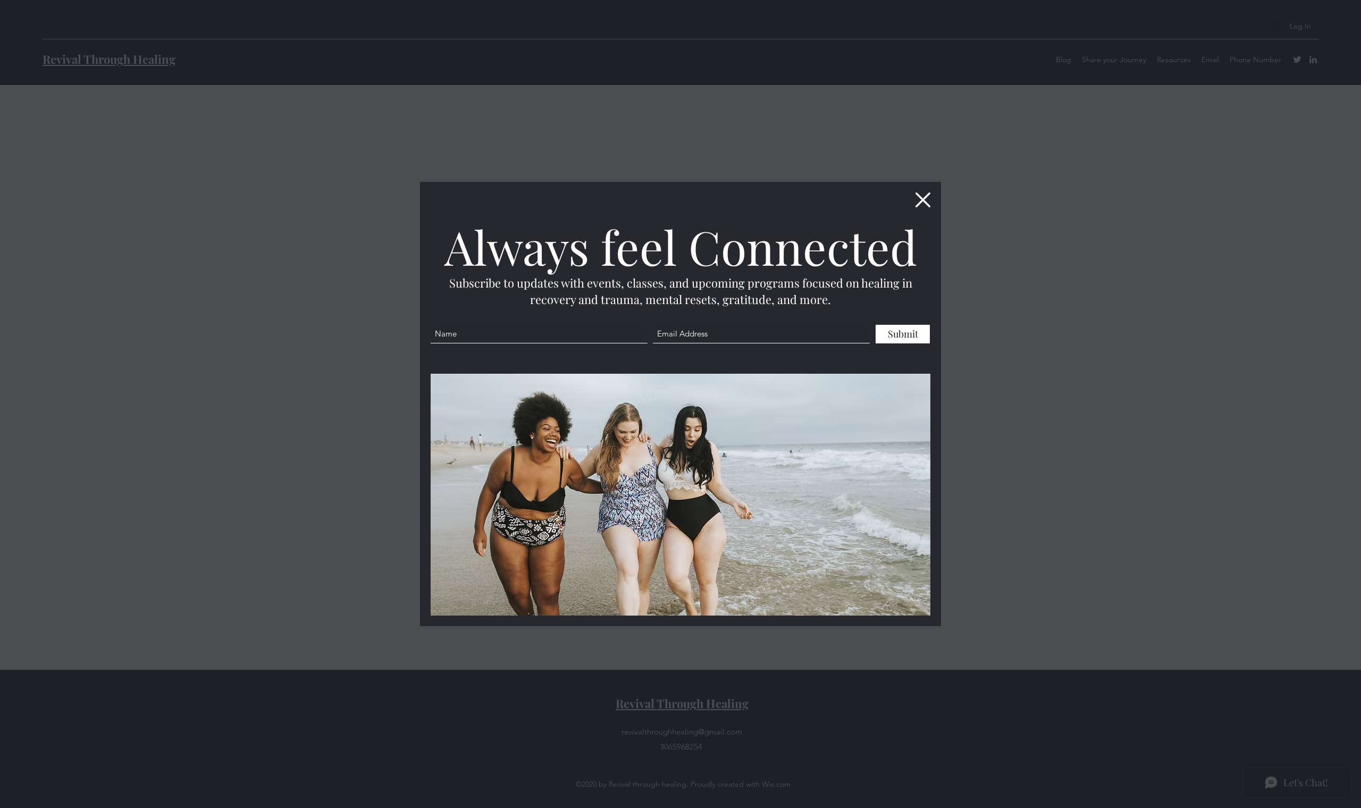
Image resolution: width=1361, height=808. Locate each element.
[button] (922, 199)
